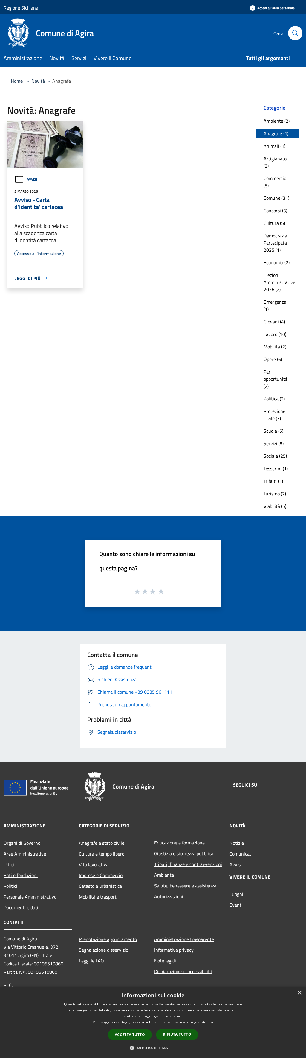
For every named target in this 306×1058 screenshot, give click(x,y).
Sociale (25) (275, 456)
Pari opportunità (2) (275, 379)
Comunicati (241, 853)
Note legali (165, 960)
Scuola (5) (273, 430)
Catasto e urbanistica (100, 886)
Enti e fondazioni (21, 875)
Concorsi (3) (275, 210)
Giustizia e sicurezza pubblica (183, 853)
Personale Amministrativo (30, 896)
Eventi (236, 904)
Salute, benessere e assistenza (185, 885)
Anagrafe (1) (276, 133)
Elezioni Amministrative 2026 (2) (279, 282)
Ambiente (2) (277, 121)
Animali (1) (274, 146)
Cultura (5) (274, 223)
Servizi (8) (274, 443)
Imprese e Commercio (101, 875)
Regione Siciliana (21, 7)
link (210, 1022)
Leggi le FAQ (91, 960)
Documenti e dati (21, 907)
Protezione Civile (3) (274, 415)
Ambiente (164, 875)
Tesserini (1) (276, 468)
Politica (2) (274, 398)
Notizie (237, 843)
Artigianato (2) (275, 162)
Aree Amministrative (25, 853)
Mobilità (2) (275, 346)
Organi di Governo (22, 843)
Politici (10, 886)
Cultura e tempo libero (101, 853)
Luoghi (236, 894)
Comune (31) (276, 198)
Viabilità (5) (275, 506)
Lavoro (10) (275, 334)
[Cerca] (295, 33)
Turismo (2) (275, 493)
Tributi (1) (273, 481)
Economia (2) (277, 262)
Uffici (9, 864)
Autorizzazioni (168, 896)
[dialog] (153, 1022)
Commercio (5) (275, 182)
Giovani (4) (274, 321)
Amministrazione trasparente (184, 939)
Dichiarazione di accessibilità (183, 971)
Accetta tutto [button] (130, 1034)
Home (17, 81)
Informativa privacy (174, 949)
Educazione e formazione (179, 842)
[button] (153, 1048)
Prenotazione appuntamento (108, 939)
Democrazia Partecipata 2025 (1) (275, 243)
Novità (38, 81)
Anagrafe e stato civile (101, 843)
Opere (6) (273, 359)
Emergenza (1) (275, 305)
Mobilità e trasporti (98, 896)
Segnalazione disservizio (103, 949)
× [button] (299, 993)
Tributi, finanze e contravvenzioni (188, 864)
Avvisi (32, 179)
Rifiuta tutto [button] (177, 1034)
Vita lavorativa (93, 864)
